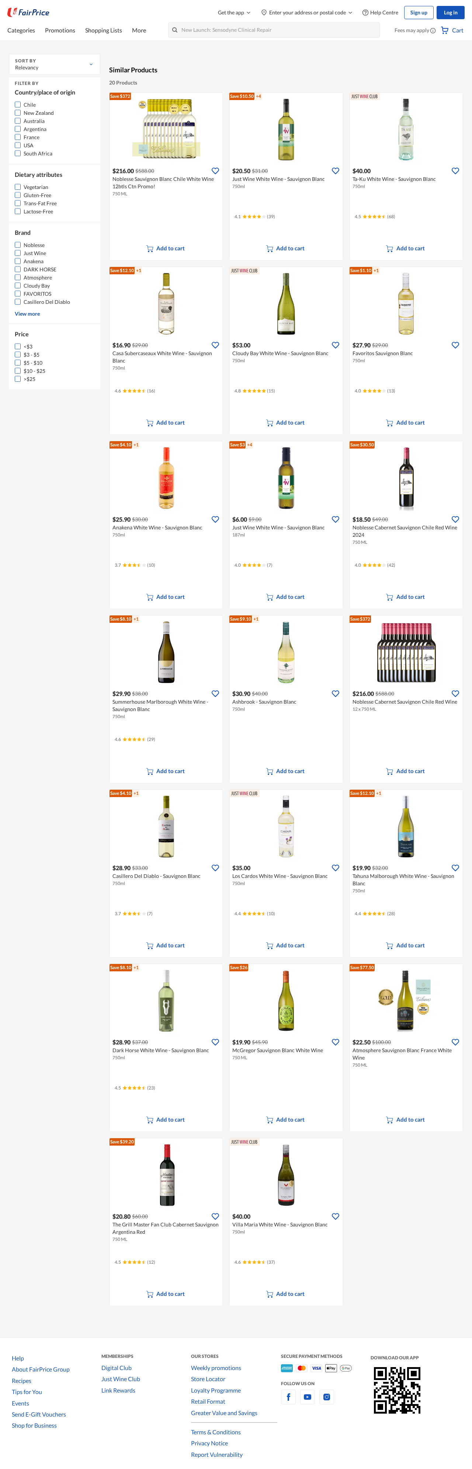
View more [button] (27, 313)
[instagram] (326, 1401)
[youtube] (307, 1401)
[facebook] (288, 1401)
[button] (433, 31)
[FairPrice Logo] (28, 12)
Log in (451, 12)
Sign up (418, 12)
